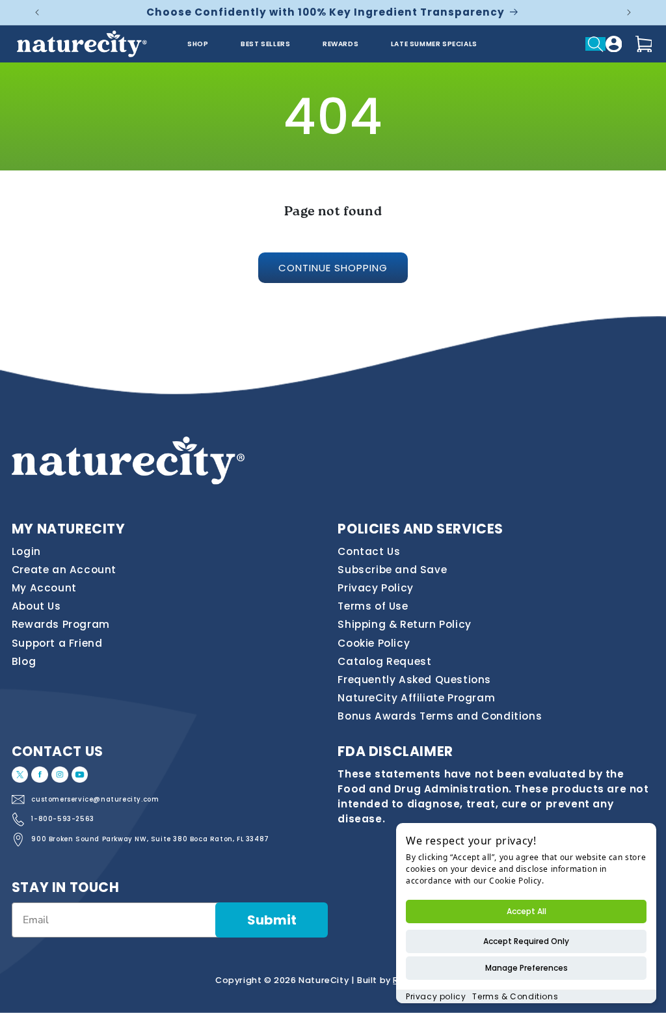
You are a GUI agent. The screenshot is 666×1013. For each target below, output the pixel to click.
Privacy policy (436, 996)
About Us (36, 606)
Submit (272, 920)
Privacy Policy (375, 588)
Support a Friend (57, 643)
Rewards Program (61, 624)
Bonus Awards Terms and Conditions (440, 716)
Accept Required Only (526, 941)
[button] (595, 43)
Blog (24, 661)
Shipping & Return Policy (404, 624)
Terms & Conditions (515, 996)
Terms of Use (373, 606)
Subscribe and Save (392, 569)
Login (26, 551)
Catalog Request (384, 661)
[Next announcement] (629, 12)
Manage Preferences (526, 967)
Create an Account (64, 569)
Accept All (526, 911)
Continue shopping (333, 268)
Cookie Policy (374, 643)
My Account (44, 588)
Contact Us (369, 551)
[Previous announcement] (37, 12)
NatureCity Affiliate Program (416, 698)
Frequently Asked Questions (414, 679)
